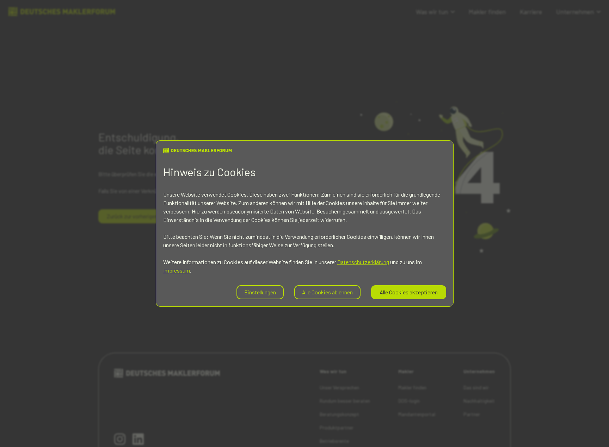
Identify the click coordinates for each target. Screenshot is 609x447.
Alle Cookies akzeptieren (409, 292)
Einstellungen (260, 292)
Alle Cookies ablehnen (327, 292)
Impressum (176, 270)
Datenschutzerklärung (363, 261)
